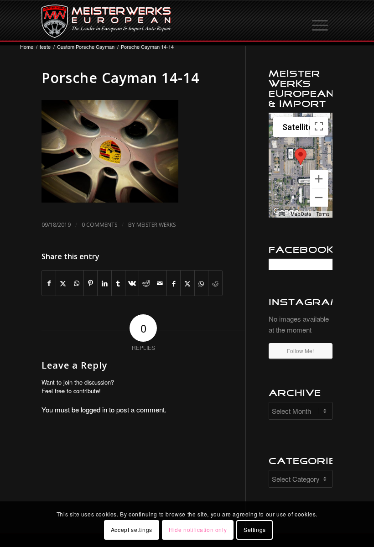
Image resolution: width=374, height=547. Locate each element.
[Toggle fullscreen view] (319, 126)
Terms (323, 214)
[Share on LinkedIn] (104, 283)
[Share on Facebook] (49, 283)
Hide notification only (198, 529)
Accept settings (131, 529)
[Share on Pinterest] (90, 283)
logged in (94, 409)
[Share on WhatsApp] (76, 283)
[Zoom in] (319, 179)
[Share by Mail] (159, 283)
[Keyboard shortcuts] (282, 214)
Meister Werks (156, 225)
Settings (255, 529)
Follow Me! (300, 350)
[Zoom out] (319, 197)
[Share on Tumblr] (118, 283)
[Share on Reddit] (145, 283)
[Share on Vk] (132, 283)
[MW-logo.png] (106, 21)
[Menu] (320, 21)
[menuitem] (320, 21)
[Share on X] (62, 283)
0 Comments (99, 225)
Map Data (301, 214)
